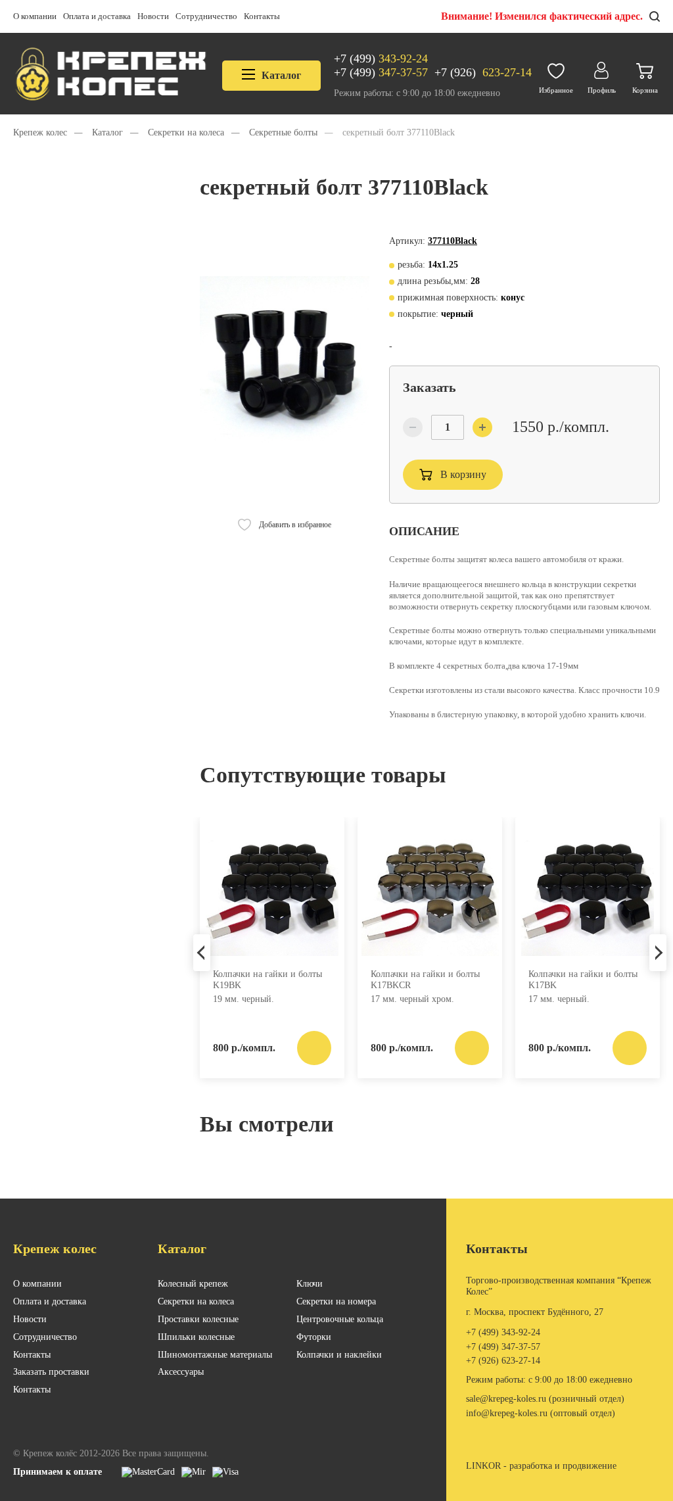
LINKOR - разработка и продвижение (541, 1466)
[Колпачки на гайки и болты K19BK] (272, 891)
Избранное (556, 90)
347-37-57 (381, 72)
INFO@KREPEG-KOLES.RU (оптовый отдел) (540, 1413)
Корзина (645, 90)
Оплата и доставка (97, 16)
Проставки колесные (198, 1319)
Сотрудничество (206, 16)
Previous (201, 952)
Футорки (313, 1337)
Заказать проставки (51, 1372)
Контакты (262, 16)
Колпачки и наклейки (339, 1355)
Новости (153, 16)
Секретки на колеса (196, 1301)
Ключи (309, 1284)
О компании (35, 16)
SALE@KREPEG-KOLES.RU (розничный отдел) (545, 1399)
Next (657, 952)
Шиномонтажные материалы (215, 1355)
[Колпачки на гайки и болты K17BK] (587, 891)
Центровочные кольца (339, 1319)
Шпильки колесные (196, 1337)
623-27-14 (483, 72)
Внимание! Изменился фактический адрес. (542, 16)
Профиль (602, 90)
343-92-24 (381, 58)
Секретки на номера (336, 1301)
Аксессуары (181, 1372)
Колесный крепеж (193, 1284)
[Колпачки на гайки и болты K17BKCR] (430, 891)
